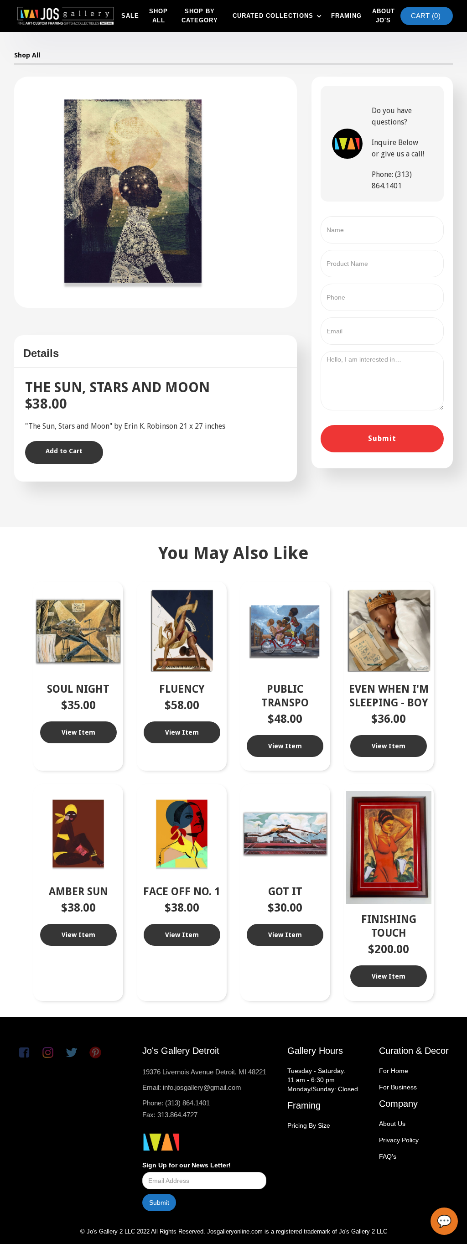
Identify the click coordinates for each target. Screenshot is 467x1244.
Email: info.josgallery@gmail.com (191, 1087)
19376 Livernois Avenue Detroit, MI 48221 (204, 1072)
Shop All (27, 55)
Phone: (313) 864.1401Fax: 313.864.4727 (176, 1109)
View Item (78, 732)
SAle (130, 15)
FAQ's (387, 1156)
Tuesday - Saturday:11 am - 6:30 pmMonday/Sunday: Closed (322, 1080)
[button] (276, 16)
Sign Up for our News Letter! (186, 1165)
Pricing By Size (308, 1125)
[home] (65, 16)
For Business (398, 1087)
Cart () (426, 16)
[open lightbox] (133, 191)
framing (346, 15)
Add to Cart (64, 451)
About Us (392, 1123)
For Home (393, 1070)
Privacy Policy (399, 1140)
